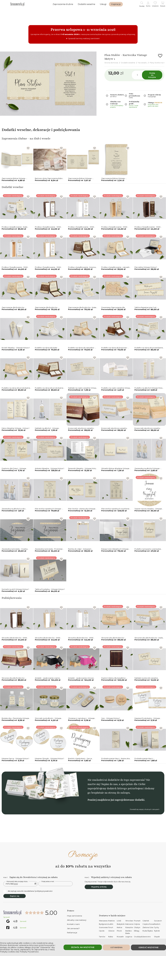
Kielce (119, 927)
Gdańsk (146, 921)
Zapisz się (14, 896)
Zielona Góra (148, 927)
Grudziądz (138, 937)
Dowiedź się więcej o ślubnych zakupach (144, 809)
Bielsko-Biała (128, 932)
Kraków (111, 921)
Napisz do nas (109, 784)
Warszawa (103, 921)
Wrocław (129, 921)
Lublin (110, 924)
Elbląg (136, 931)
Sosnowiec (103, 927)
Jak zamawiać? (73, 928)
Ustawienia (116, 947)
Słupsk (157, 937)
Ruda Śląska (148, 931)
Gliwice (111, 931)
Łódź (119, 921)
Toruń (110, 927)
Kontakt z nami (73, 924)
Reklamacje (72, 933)
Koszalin (120, 937)
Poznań (137, 921)
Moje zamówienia (74, 916)
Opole (101, 931)
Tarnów (102, 937)
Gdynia (137, 924)
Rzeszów (129, 927)
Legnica (128, 937)
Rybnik (157, 931)
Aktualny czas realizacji (76, 920)
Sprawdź (6, 917)
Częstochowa (148, 924)
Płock (119, 931)
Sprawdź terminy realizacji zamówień (84, 38)
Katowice (129, 924)
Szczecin (158, 921)
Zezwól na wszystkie (82, 947)
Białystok (121, 924)
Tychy (156, 927)
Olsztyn (137, 927)
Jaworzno (147, 937)
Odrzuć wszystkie (148, 947)
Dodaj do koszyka (152, 75)
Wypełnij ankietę (98, 887)
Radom (157, 924)
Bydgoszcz (103, 924)
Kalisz (110, 937)
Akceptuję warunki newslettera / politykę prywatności (30, 891)
